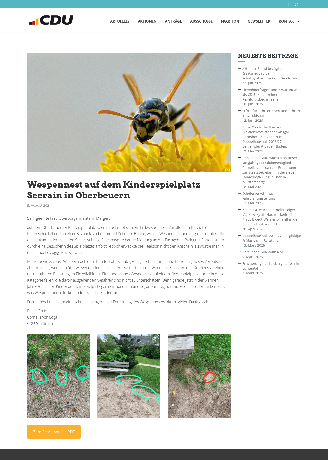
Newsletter (259, 21)
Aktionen (147, 21)
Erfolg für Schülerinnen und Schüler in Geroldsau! (271, 113)
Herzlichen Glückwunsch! (262, 252)
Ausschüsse (201, 21)
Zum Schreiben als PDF (54, 432)
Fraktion (230, 21)
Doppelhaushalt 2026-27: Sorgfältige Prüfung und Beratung (271, 238)
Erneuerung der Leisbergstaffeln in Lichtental (270, 266)
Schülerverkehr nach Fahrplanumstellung (259, 195)
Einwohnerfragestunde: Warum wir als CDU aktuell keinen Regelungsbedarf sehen (270, 94)
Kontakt (287, 21)
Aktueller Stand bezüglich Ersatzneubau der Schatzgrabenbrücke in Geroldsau (269, 73)
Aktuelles (119, 21)
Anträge (173, 21)
